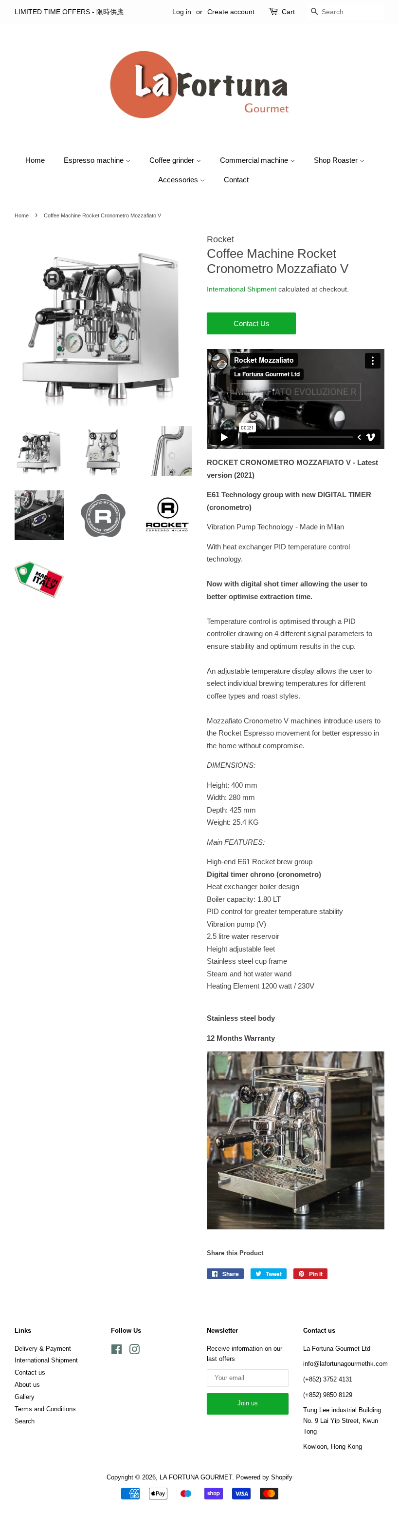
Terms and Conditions (45, 1409)
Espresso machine (95, 160)
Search (25, 1421)
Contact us (30, 1372)
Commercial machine (255, 160)
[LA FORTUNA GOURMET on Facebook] (116, 1351)
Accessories (179, 179)
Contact (236, 179)
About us (27, 1384)
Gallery (25, 1396)
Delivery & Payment (43, 1348)
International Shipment (241, 289)
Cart (288, 12)
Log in (181, 12)
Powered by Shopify (264, 1477)
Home (35, 160)
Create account (230, 12)
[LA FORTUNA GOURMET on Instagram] (134, 1351)
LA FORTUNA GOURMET (196, 1477)
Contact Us (252, 323)
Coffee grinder (172, 160)
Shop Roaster (337, 160)
